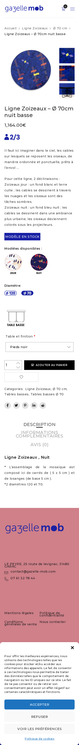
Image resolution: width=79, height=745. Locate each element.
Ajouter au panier (52, 365)
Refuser (39, 717)
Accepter (39, 704)
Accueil (10, 28)
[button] (72, 647)
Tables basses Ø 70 (47, 394)
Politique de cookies (39, 738)
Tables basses (16, 394)
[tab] (39, 424)
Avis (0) (39, 444)
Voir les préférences (39, 729)
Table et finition (20, 336)
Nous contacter (53, 622)
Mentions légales (19, 613)
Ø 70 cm (60, 28)
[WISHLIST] (21, 377)
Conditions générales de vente (20, 623)
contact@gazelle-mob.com (33, 571)
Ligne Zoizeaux (35, 28)
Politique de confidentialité (52, 614)
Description (39, 424)
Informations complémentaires (39, 434)
